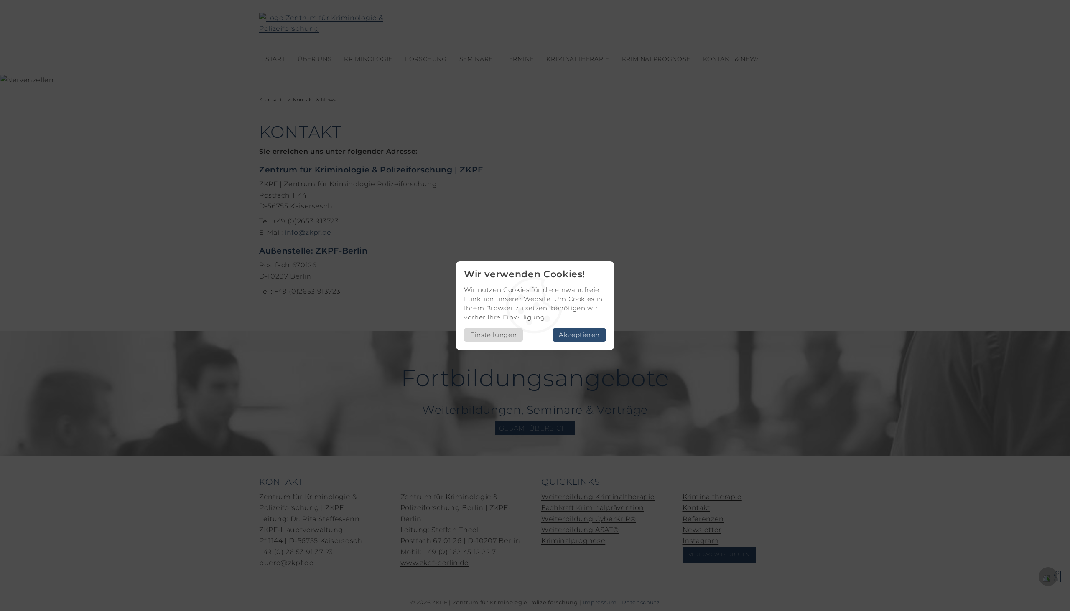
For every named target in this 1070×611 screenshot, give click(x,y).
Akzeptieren (579, 335)
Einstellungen (493, 335)
